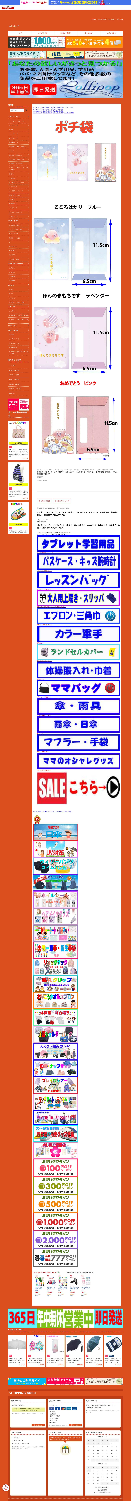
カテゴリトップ (37, 107)
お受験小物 (60, 107)
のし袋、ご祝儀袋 (69, 113)
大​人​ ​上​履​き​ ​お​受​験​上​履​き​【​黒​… (74, 1288)
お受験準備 (60, 109)
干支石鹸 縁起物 (58, 111)
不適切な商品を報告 (64, 508)
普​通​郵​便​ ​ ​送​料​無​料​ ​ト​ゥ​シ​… (51, 1288)
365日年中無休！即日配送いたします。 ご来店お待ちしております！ (53, 811)
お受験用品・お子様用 (49, 107)
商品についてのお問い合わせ (47, 508)
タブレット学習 (68, 107)
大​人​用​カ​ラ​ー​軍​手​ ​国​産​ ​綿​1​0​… (39, 1288)
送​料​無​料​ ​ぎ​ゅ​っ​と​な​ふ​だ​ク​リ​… (85, 1288)
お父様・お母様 (47, 111)
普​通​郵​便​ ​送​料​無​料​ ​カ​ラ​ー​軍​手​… (62, 1288)
